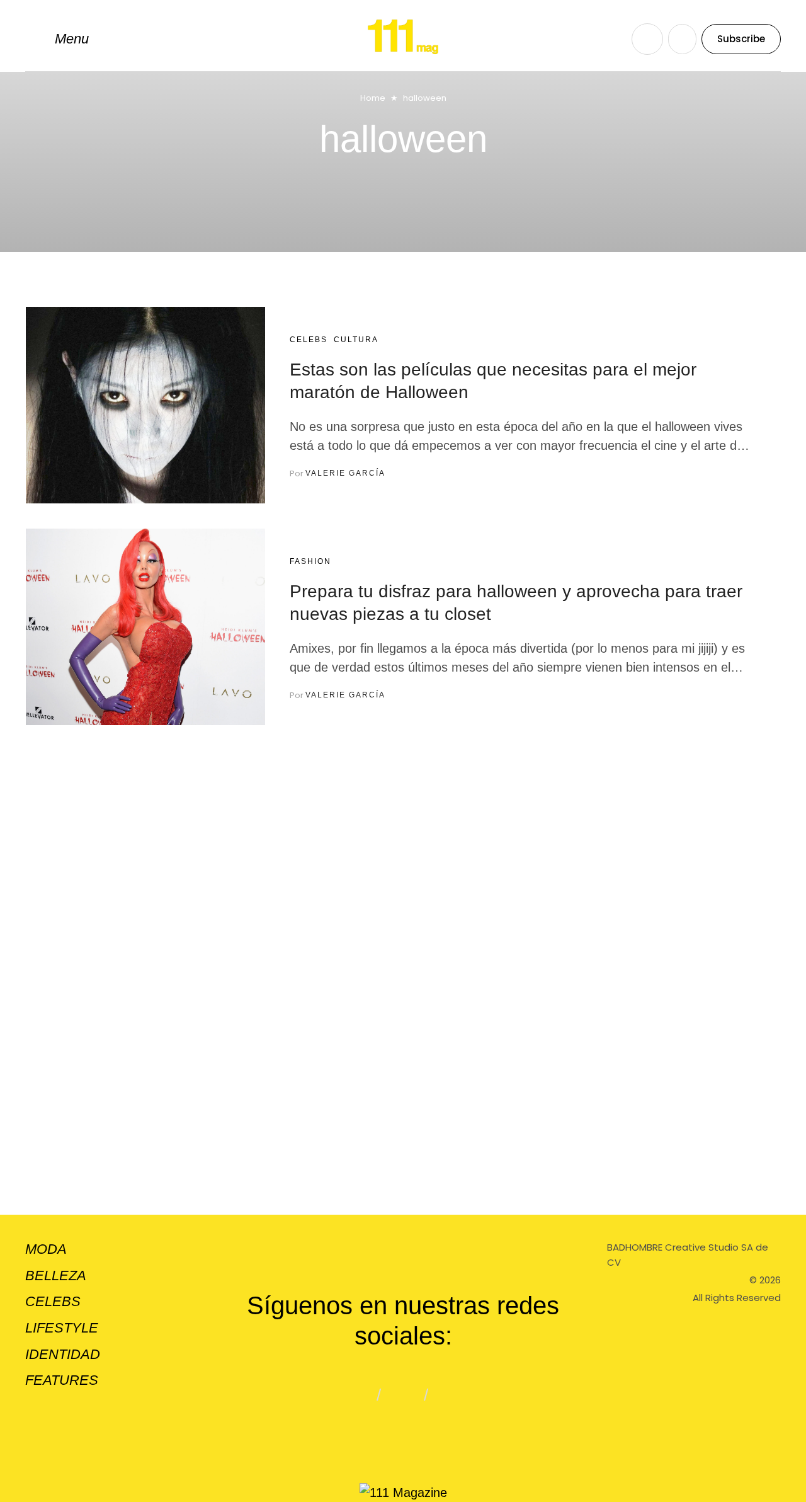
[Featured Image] (145, 405)
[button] (57, 39)
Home (372, 98)
